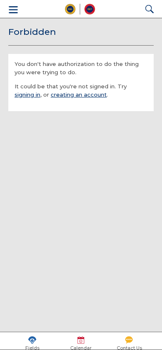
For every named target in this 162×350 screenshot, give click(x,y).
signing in (27, 94)
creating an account (79, 94)
